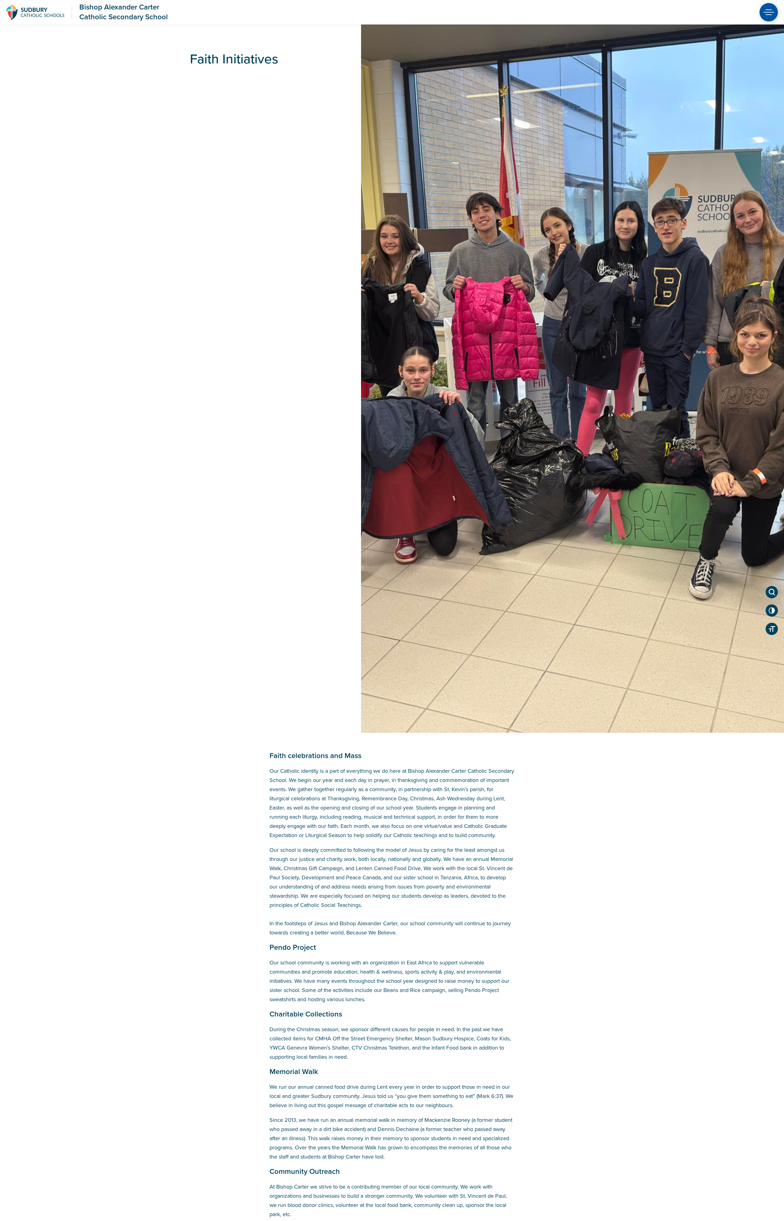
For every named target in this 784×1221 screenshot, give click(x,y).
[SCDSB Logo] (35, 12)
